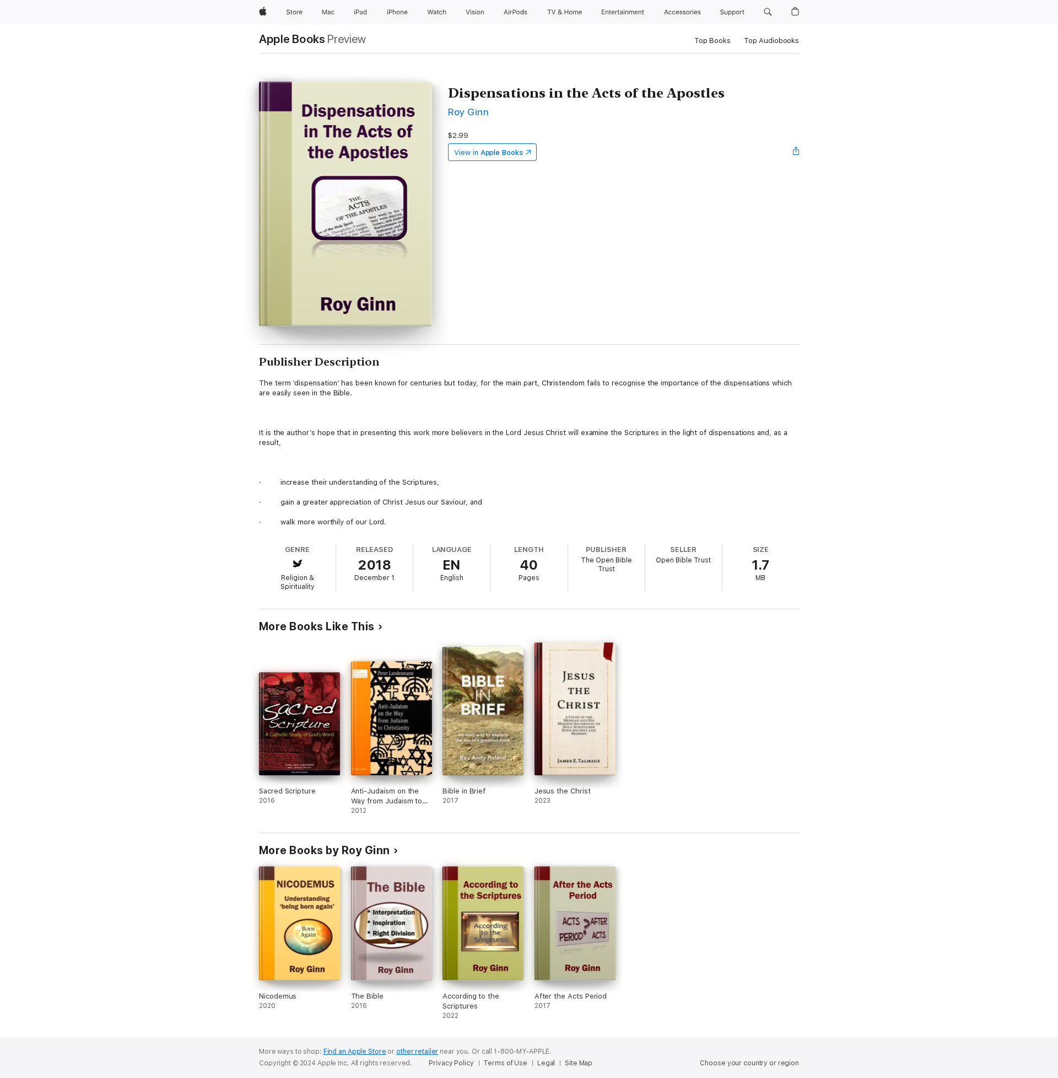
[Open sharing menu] (796, 152)
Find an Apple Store (354, 1051)
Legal (546, 1063)
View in (488, 152)
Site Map (578, 1063)
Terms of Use (505, 1063)
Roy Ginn (468, 111)
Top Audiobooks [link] (771, 40)
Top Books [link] (712, 40)
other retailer (417, 1051)
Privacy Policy (451, 1063)
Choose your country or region (749, 1063)
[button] (767, 12)
